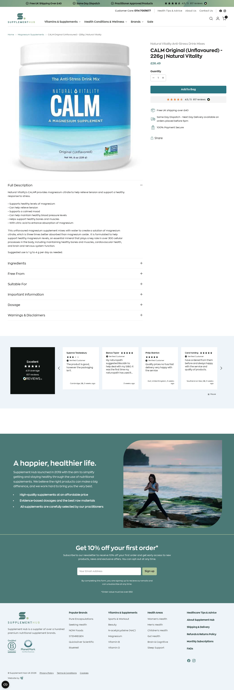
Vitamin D (114, 648)
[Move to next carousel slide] (223, 422)
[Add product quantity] (163, 78)
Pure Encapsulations (81, 619)
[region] (140, 368)
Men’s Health (155, 625)
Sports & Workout (118, 619)
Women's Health (157, 619)
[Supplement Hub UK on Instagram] (224, 10)
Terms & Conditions (67, 673)
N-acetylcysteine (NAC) (122, 630)
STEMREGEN (76, 636)
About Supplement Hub (200, 619)
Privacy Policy (47, 673)
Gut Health (154, 636)
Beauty (112, 625)
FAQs (190, 648)
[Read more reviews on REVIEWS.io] (32, 379)
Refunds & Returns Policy (201, 634)
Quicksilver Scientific (81, 642)
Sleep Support (156, 648)
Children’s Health (158, 630)
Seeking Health (78, 625)
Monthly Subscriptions (200, 641)
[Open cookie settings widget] (5, 684)
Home (11, 35)
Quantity (155, 71)
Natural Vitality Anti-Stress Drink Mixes (177, 43)
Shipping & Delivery (198, 627)
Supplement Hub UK (20, 673)
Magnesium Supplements (31, 35)
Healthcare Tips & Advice (201, 612)
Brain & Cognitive (158, 642)
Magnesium (115, 636)
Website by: (14, 678)
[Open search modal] (211, 18)
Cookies (84, 673)
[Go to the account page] (218, 18)
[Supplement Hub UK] (21, 18)
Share (159, 138)
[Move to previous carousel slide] (216, 423)
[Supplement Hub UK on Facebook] (220, 10)
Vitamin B (114, 642)
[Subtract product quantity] (153, 78)
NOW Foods (76, 630)
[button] (59, 368)
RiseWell (74, 648)
